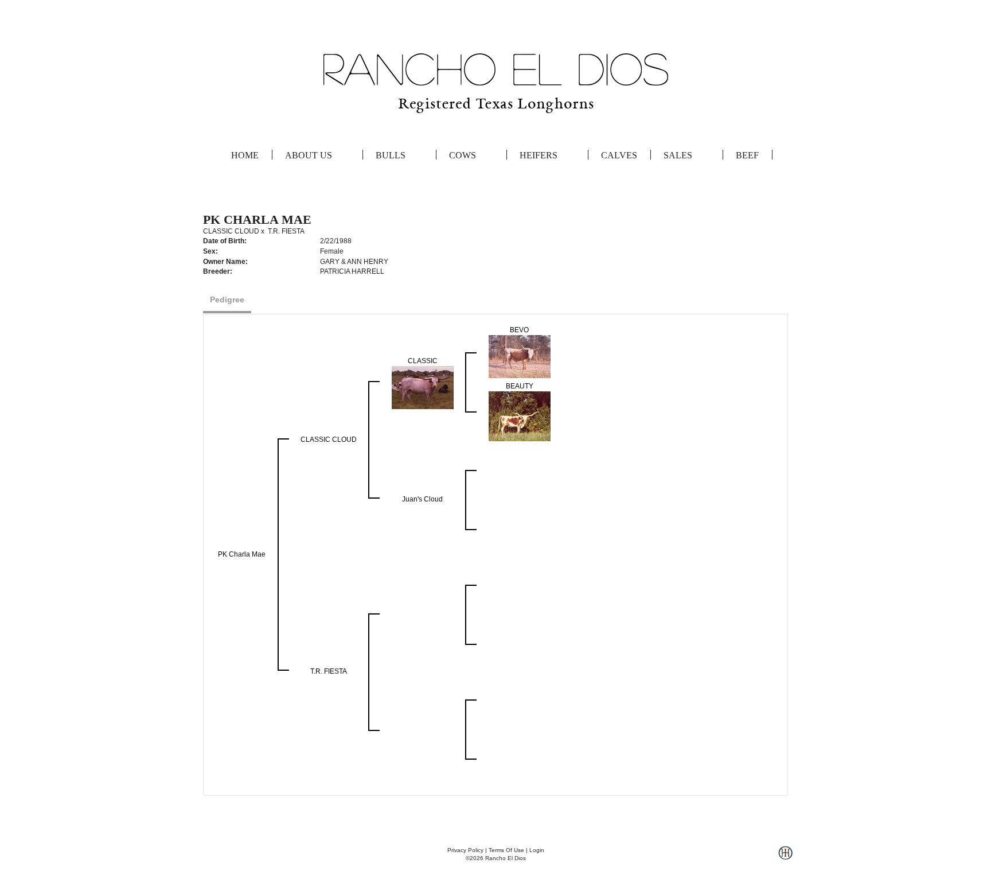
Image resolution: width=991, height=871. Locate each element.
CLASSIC (423, 361)
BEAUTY (519, 386)
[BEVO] (520, 356)
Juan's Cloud (422, 499)
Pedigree (227, 299)
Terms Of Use (506, 850)
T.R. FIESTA (286, 231)
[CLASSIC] (423, 387)
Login (536, 850)
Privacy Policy (465, 850)
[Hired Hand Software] (785, 857)
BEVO (519, 330)
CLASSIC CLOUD (231, 231)
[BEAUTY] (520, 416)
